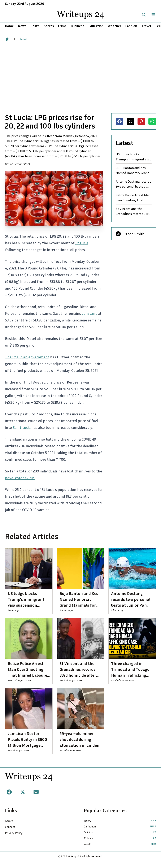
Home (9, 26)
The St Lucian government (27, 357)
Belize (35, 26)
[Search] (144, 15)
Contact (10, 826)
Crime (62, 26)
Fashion (131, 26)
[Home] (7, 39)
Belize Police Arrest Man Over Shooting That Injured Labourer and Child (133, 198)
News (22, 26)
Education (96, 26)
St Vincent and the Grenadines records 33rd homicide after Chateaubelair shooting (133, 211)
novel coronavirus (20, 477)
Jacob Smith (134, 234)
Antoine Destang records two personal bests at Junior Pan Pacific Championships (133, 184)
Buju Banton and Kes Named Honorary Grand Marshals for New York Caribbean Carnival (132, 170)
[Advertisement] (80, 77)
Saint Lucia (21, 427)
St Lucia (81, 243)
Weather (114, 26)
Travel (146, 26)
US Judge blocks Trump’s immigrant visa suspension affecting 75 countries (133, 157)
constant (89, 313)
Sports (49, 26)
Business (77, 26)
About (9, 820)
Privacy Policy (13, 833)
